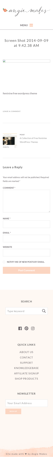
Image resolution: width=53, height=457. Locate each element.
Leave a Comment (12, 111)
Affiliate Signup (26, 373)
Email (7, 232)
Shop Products (26, 378)
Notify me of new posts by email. (26, 262)
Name (6, 218)
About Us (26, 352)
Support (26, 362)
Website (7, 247)
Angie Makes (39, 454)
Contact (26, 357)
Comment (9, 187)
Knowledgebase (26, 368)
